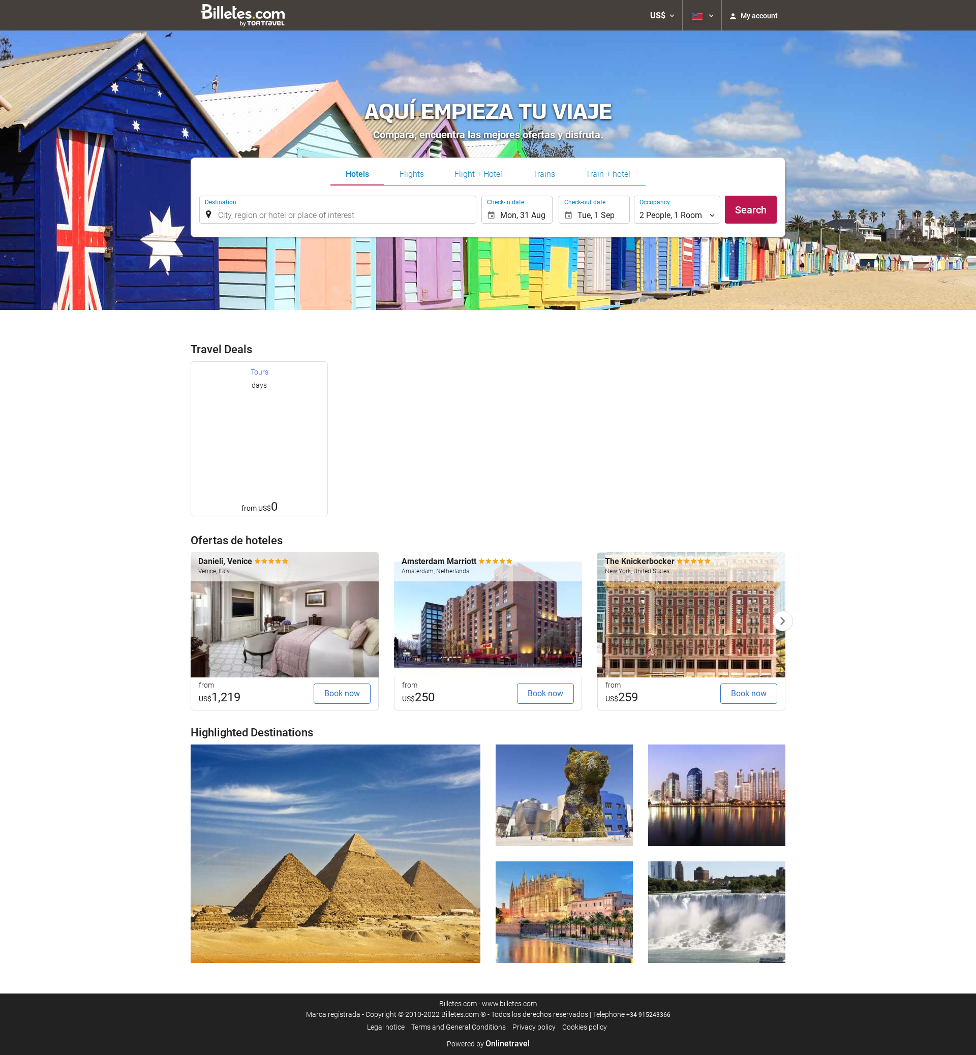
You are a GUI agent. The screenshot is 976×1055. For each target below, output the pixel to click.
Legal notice (386, 1027)
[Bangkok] (716, 795)
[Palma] (564, 912)
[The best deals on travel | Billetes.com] (244, 15)
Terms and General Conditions (458, 1027)
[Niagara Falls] (716, 912)
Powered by (488, 1044)
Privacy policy (534, 1027)
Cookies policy (584, 1027)
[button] (662, 15)
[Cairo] (335, 853)
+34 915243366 (648, 1014)
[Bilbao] (564, 795)
